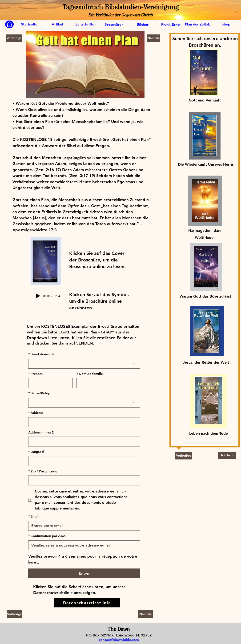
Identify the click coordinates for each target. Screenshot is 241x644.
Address (35, 413)
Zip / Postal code (42, 471)
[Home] (9, 24)
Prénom (35, 374)
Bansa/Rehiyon (40, 393)
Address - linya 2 (41, 432)
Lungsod (36, 452)
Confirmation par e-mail (48, 536)
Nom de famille (89, 374)
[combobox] (84, 364)
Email (33, 516)
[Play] (38, 296)
